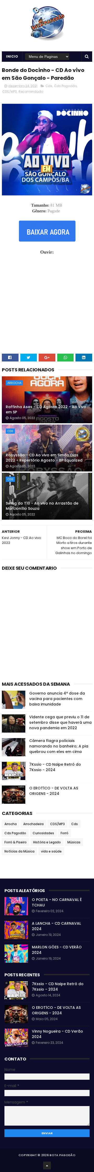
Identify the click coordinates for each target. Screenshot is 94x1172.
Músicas (73, 842)
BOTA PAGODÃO (62, 1155)
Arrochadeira (33, 824)
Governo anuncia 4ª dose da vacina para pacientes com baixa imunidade (57, 699)
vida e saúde (51, 851)
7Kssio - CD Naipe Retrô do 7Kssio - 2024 (55, 767)
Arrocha (14, 383)
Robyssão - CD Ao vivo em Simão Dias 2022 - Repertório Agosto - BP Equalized (44, 457)
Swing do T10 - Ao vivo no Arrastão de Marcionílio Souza (42, 506)
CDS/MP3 (9, 91)
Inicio (12, 56)
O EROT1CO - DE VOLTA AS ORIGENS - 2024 (53, 791)
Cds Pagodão (65, 86)
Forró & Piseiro (15, 842)
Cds (48, 86)
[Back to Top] (47, 1165)
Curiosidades (43, 833)
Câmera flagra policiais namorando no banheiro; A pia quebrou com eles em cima (58, 746)
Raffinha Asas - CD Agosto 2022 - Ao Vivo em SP (46, 409)
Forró (64, 833)
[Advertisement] (47, 627)
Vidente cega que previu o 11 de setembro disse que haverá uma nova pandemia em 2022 (60, 722)
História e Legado (47, 842)
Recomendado (31, 91)
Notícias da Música (19, 851)
